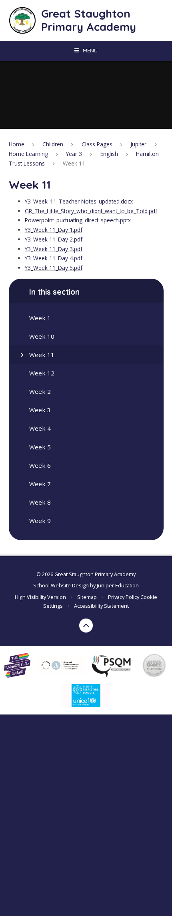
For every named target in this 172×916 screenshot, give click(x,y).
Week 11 (74, 163)
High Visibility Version (40, 597)
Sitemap (87, 597)
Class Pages (97, 144)
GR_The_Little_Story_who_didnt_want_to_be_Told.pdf (91, 211)
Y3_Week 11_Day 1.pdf (53, 229)
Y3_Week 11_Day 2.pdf (53, 239)
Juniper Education (118, 585)
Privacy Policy (123, 597)
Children (52, 144)
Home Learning (28, 154)
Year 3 (74, 154)
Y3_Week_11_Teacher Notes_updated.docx (79, 201)
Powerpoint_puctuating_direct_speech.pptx (78, 220)
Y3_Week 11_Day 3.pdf (53, 249)
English (109, 154)
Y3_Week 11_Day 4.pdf (53, 258)
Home (16, 144)
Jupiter (138, 144)
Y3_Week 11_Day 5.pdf (53, 267)
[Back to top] (86, 626)
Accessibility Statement (101, 605)
